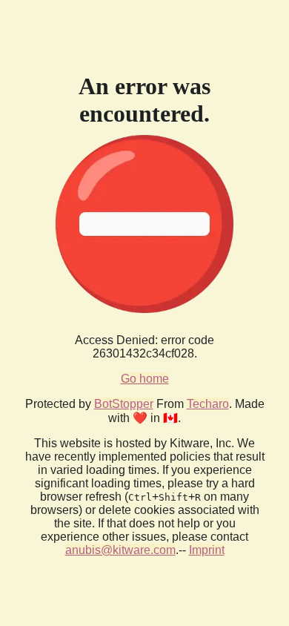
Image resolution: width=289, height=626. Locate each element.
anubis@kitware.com (120, 550)
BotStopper (123, 404)
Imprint (207, 550)
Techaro (208, 404)
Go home (145, 378)
